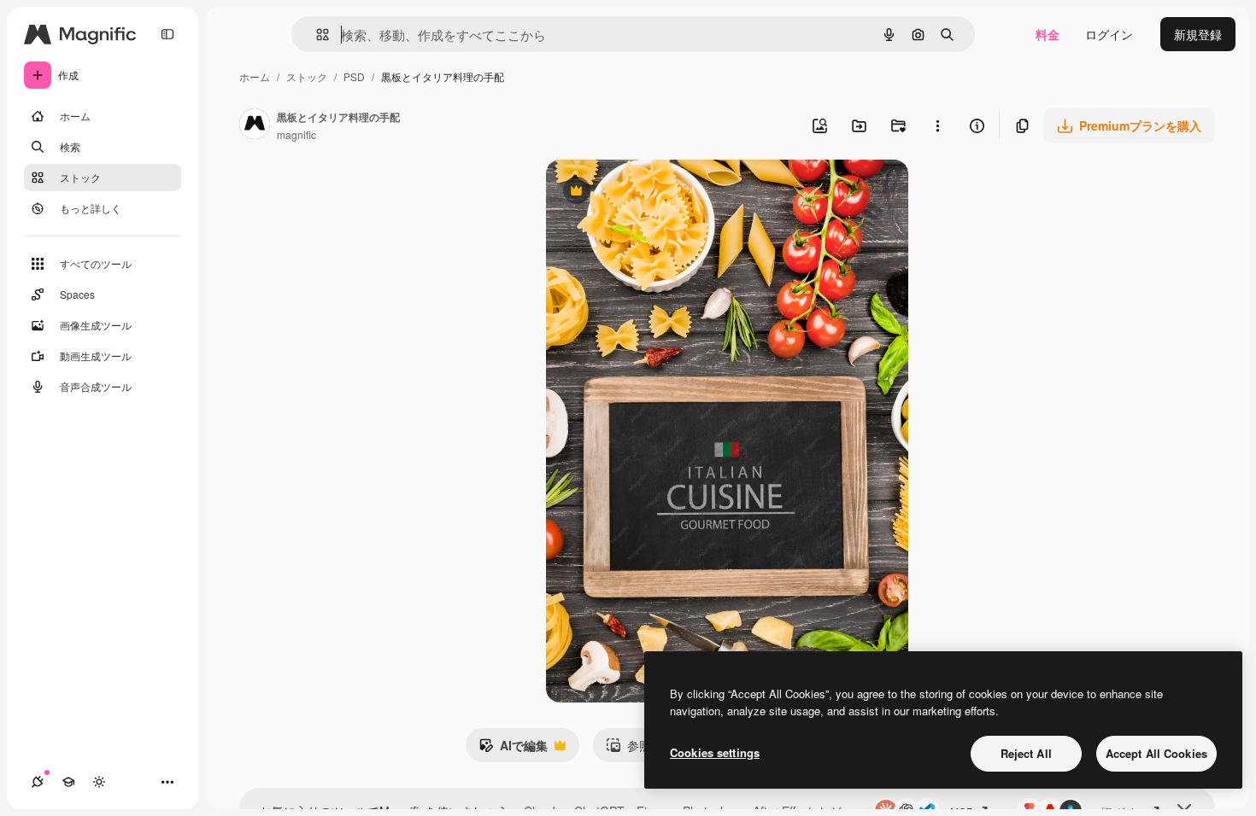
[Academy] (68, 782)
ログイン (1109, 34)
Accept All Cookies (1156, 753)
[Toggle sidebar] (167, 34)
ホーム (254, 76)
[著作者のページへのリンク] (254, 125)
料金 (1047, 34)
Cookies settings (715, 752)
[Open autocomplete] (315, 34)
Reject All (1026, 753)
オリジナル (663, 192)
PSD (354, 76)
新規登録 (1198, 34)
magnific (296, 134)
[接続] (37, 782)
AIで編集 (513, 749)
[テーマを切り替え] (99, 782)
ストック (306, 76)
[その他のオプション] (937, 125)
